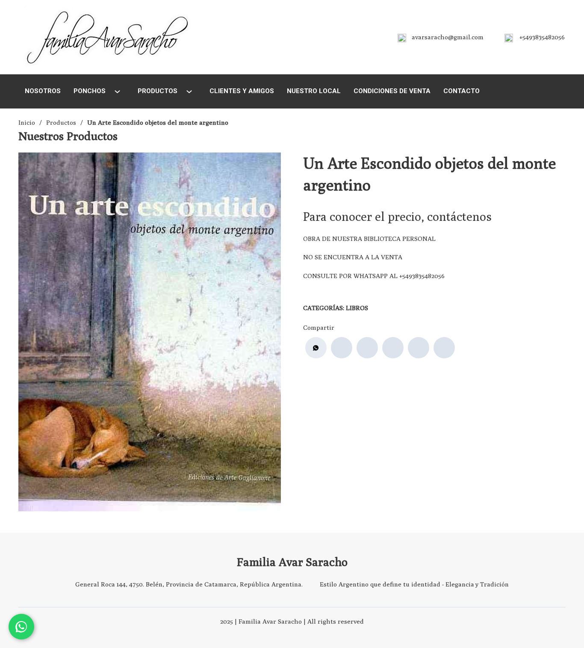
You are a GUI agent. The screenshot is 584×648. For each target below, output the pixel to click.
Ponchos (90, 91)
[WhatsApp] (316, 347)
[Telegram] (444, 347)
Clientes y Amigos (241, 91)
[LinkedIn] (393, 347)
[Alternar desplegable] (117, 91)
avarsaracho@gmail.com (448, 37)
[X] (367, 347)
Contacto (461, 91)
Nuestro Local (314, 91)
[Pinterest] (418, 347)
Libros (357, 307)
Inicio (26, 122)
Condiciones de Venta (392, 91)
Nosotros (43, 91)
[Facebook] (341, 347)
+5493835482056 (542, 37)
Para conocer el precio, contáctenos (397, 216)
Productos (157, 91)
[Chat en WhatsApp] (21, 626)
